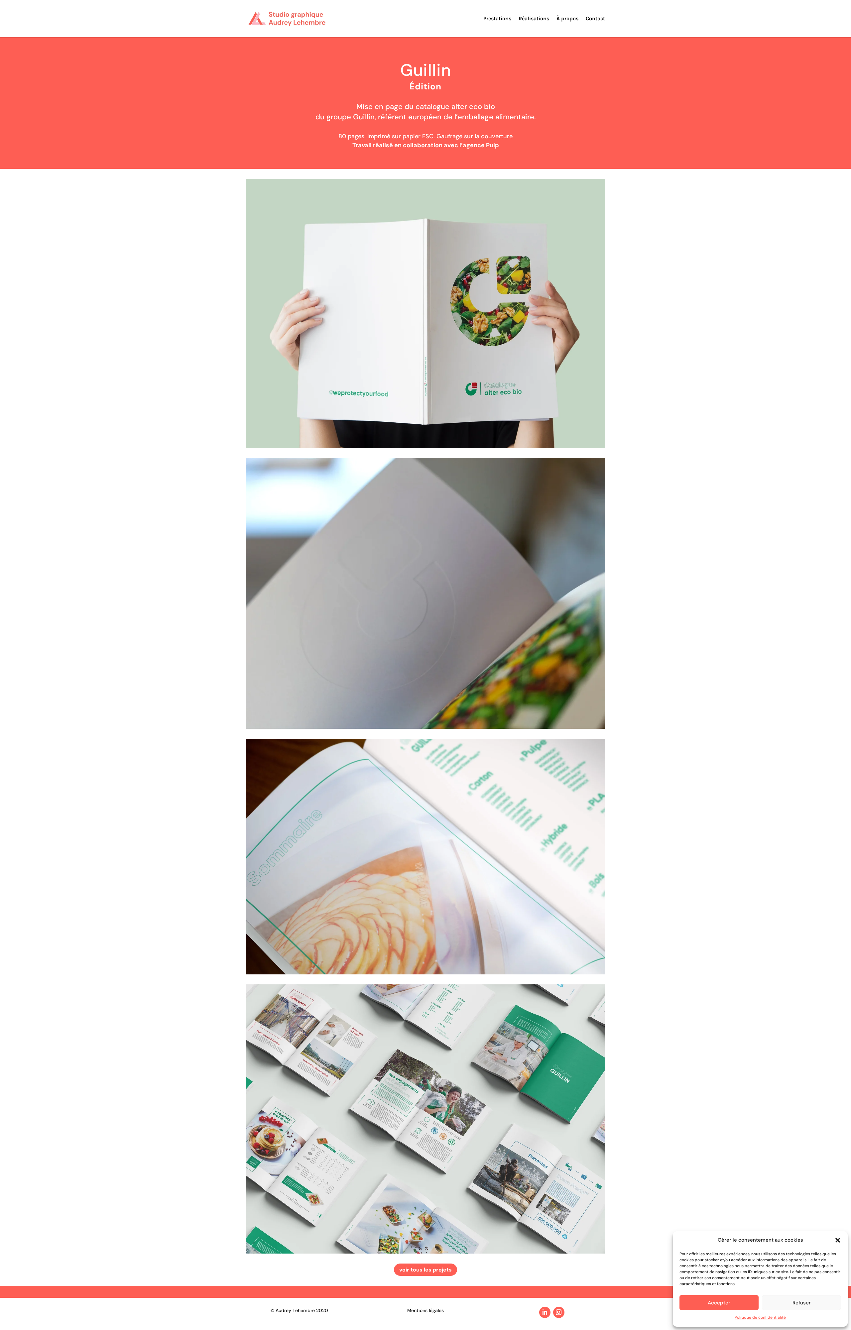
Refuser (801, 1302)
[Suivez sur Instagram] (558, 1312)
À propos (567, 19)
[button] (837, 1240)
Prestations (497, 19)
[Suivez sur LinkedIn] (544, 1312)
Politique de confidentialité (760, 1317)
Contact (595, 19)
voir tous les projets (425, 1269)
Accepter (719, 1302)
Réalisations (534, 19)
